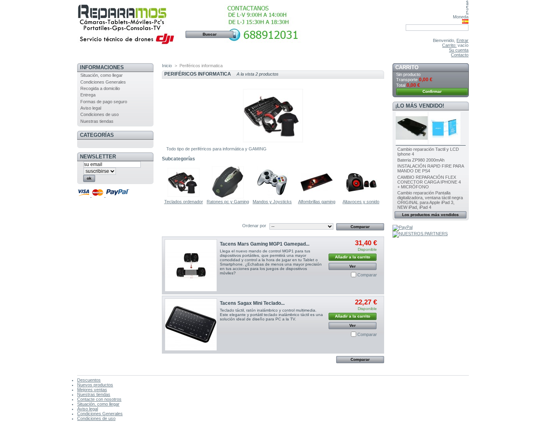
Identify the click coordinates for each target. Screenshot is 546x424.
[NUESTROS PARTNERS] (420, 233)
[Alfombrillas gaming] (317, 196)
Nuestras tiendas (97, 121)
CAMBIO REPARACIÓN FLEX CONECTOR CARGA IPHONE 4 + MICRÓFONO (429, 182)
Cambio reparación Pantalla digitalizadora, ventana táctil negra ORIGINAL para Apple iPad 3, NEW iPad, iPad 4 (430, 200)
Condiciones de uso (99, 114)
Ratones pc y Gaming (228, 201)
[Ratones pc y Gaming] (228, 196)
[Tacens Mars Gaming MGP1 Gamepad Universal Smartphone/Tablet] (191, 265)
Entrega (88, 94)
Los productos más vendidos (430, 214)
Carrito (406, 67)
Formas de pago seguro (103, 101)
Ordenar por (254, 225)
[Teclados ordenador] (183, 196)
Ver (352, 266)
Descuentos (89, 380)
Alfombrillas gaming (316, 201)
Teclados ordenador (183, 201)
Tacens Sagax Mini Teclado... (252, 303)
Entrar (462, 40)
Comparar (367, 274)
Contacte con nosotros (99, 399)
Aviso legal (90, 108)
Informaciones (102, 67)
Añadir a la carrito (352, 257)
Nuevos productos (95, 384)
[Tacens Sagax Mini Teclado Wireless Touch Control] (191, 324)
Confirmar (432, 91)
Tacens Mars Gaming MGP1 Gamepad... (264, 244)
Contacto (459, 54)
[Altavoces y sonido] (361, 196)
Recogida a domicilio (100, 88)
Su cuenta (458, 50)
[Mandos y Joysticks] (272, 196)
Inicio (167, 65)
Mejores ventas (92, 389)
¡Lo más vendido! (419, 106)
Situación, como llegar (101, 75)
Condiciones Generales (103, 82)
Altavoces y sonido (361, 201)
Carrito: (449, 45)
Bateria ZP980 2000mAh (420, 160)
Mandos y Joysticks (272, 201)
